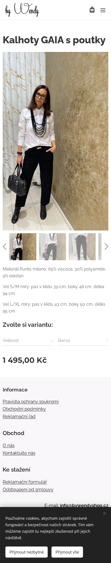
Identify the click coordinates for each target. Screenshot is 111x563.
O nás (9, 445)
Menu (103, 10)
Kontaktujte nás (19, 453)
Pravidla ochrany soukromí (31, 401)
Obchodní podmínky (24, 408)
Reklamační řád (19, 416)
